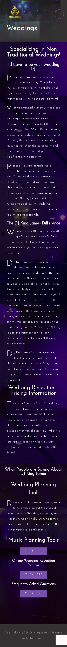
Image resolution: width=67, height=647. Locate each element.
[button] (33, 551)
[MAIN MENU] (59, 14)
